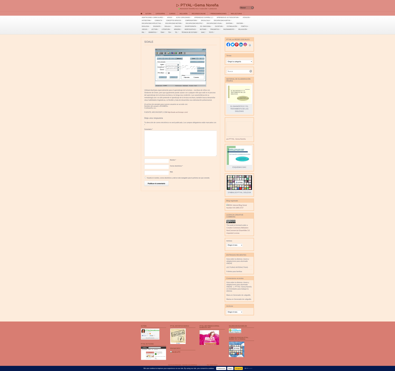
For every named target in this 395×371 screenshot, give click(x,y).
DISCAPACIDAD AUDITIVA (222, 20)
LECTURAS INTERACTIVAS (237, 267)
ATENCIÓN (246, 17)
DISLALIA (168, 26)
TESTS (211, 32)
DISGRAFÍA (156, 26)
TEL (176, 32)
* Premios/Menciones (218, 13)
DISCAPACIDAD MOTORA (173, 23)
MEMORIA (177, 29)
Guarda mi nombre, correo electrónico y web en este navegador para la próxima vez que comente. (178, 178)
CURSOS (172, 13)
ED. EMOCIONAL (205, 26)
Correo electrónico (176, 166)
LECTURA (154, 29)
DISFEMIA (229, 23)
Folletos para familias (234, 271)
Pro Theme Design (212, 365)
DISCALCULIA (205, 20)
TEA (169, 32)
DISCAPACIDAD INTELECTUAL (151, 23)
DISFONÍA (240, 23)
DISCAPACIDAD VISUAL (214, 23)
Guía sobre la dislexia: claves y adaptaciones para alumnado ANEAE (237, 261)
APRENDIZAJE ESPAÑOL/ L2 (203, 17)
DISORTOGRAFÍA (190, 26)
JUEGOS (144, 29)
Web (171, 172)
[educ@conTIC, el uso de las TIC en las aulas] (175, 352)
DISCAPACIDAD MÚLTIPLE (194, 23)
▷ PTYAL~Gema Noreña (197, 5)
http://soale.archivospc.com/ (178, 112)
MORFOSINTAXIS (190, 29)
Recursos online (199, 13)
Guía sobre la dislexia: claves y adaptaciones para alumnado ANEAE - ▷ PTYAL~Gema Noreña (239, 285)
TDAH (162, 32)
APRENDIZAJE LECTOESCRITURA (228, 17)
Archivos (229, 241)
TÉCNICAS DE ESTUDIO (189, 32)
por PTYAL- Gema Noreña (236, 139)
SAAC (203, 32)
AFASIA (169, 17)
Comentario (148, 129)
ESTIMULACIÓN (232, 26)
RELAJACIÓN (242, 29)
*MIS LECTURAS (236, 13)
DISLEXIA (178, 26)
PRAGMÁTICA (214, 29)
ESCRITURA (219, 26)
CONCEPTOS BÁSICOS (173, 20)
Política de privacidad (174, 365)
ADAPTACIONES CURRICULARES (152, 17)
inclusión (183, 13)
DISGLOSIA (145, 26)
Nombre (173, 160)
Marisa (228, 299)
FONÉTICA (244, 26)
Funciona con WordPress (189, 365)
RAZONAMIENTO (228, 29)
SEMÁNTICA (152, 32)
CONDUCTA (158, 20)
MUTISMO (203, 29)
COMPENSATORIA (191, 20)
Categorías (160, 13)
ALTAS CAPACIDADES (183, 17)
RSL (143, 32)
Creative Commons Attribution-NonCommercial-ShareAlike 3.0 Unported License (238, 230)
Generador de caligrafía (241, 295)
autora (148, 13)
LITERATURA (166, 29)
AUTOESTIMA (146, 20)
